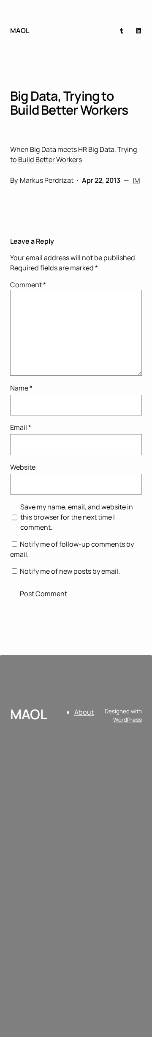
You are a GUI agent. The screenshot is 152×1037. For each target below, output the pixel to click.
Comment (28, 284)
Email (20, 427)
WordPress (127, 719)
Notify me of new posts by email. (70, 571)
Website (22, 467)
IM (136, 180)
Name (21, 388)
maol (19, 30)
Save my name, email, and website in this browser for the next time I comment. (76, 517)
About (84, 712)
